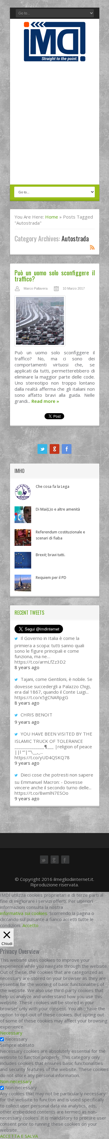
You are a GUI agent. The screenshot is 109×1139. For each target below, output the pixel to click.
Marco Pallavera (36, 288)
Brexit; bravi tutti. (50, 554)
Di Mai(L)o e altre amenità (58, 509)
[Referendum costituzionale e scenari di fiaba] (23, 537)
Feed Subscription (92, 247)
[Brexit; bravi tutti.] (23, 560)
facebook (66, 449)
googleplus (54, 449)
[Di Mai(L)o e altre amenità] (23, 514)
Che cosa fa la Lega (52, 486)
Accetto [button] (30, 925)
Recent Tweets (29, 612)
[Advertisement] (54, 123)
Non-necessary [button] (16, 1081)
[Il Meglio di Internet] (54, 55)
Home (51, 217)
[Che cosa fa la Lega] (23, 492)
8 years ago (27, 667)
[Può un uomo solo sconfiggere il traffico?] (55, 322)
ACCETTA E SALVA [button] (19, 1136)
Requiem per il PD (51, 577)
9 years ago (27, 722)
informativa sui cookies (23, 913)
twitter (42, 449)
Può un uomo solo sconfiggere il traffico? (55, 275)
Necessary (16, 1039)
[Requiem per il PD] (23, 583)
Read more (45, 401)
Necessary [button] (11, 1033)
